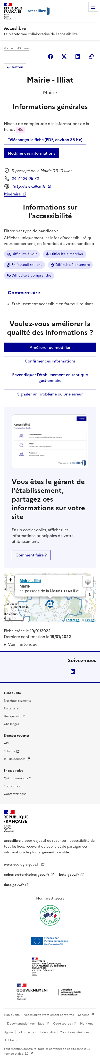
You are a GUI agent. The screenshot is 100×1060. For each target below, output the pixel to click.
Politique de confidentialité (36, 1032)
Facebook (50, 56)
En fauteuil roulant (26, 264)
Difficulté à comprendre (31, 275)
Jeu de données (14, 759)
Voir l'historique (22, 644)
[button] (10, 580)
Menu (93, 7)
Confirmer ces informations (50, 361)
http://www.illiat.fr (29, 186)
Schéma (9, 751)
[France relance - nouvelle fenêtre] (50, 915)
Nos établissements (17, 700)
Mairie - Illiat (30, 580)
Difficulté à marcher (66, 254)
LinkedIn (73, 671)
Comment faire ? (31, 555)
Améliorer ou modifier (50, 347)
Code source (62, 1023)
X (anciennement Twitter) (64, 56)
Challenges (11, 724)
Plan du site (12, 1015)
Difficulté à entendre (72, 264)
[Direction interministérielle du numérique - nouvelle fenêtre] (50, 992)
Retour (17, 67)
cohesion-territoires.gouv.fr (26, 874)
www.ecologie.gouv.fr (22, 864)
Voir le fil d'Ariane (16, 48)
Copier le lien (91, 56)
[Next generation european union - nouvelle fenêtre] (50, 941)
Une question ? (14, 716)
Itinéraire (12, 194)
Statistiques (12, 786)
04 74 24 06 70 (25, 178)
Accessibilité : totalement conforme (49, 1015)
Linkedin (78, 56)
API (6, 743)
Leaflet (70, 620)
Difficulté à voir (24, 254)
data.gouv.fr (14, 884)
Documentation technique (25, 1023)
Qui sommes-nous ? (17, 778)
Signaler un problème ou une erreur (50, 394)
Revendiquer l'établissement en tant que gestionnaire (50, 377)
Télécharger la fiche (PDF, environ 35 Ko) (45, 140)
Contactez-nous (15, 794)
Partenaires (12, 708)
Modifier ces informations (31, 153)
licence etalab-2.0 (16, 1054)
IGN (87, 620)
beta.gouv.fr (69, 874)
